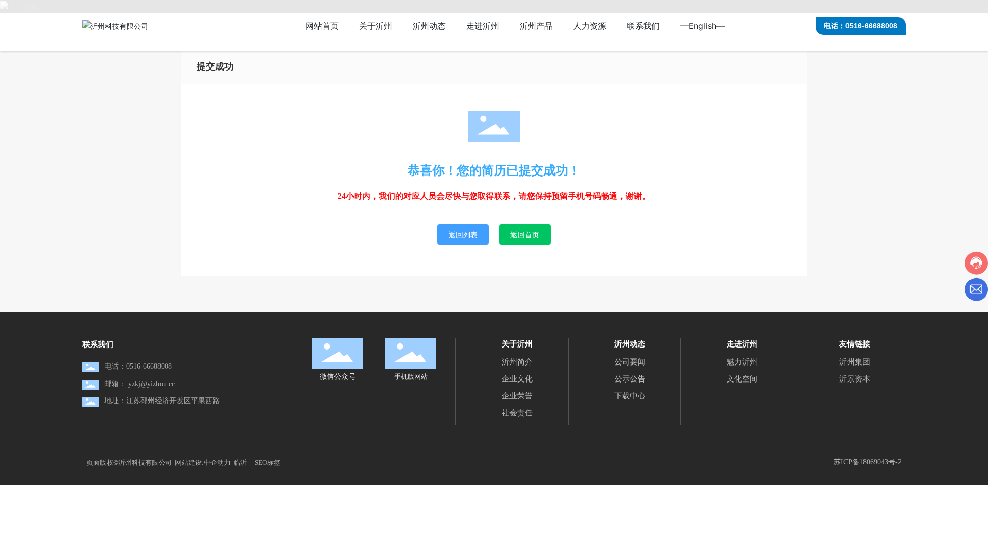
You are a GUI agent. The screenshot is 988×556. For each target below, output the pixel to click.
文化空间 (742, 379)
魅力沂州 (742, 362)
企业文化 (517, 379)
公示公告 (629, 379)
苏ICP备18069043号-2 (868, 462)
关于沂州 (517, 344)
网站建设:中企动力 (203, 462)
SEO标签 (267, 462)
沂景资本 (854, 379)
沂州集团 (854, 362)
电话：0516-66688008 (860, 26)
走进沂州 (742, 344)
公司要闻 (629, 362)
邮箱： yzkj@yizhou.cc (139, 384)
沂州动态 (629, 344)
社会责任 (517, 413)
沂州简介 (517, 362)
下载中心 (629, 396)
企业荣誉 (517, 396)
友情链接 (854, 344)
